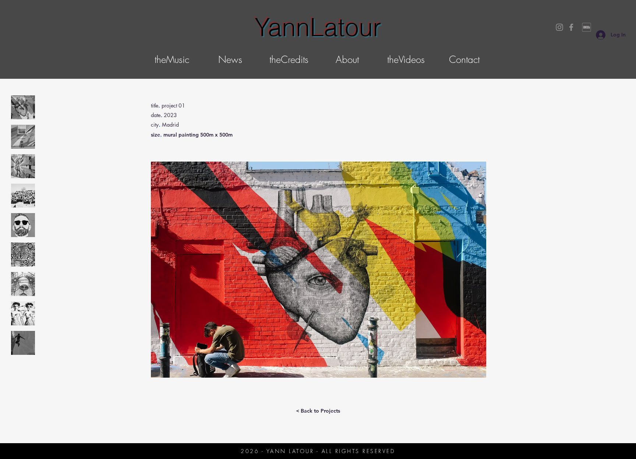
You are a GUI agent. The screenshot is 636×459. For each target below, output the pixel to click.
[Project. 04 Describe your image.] (23, 196)
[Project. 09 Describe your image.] (23, 343)
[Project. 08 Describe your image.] (23, 313)
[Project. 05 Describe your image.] (23, 225)
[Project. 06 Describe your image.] (23, 254)
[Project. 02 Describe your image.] (23, 137)
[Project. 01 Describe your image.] (23, 107)
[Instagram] (559, 27)
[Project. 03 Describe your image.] (23, 166)
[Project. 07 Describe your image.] (23, 284)
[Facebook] (571, 27)
